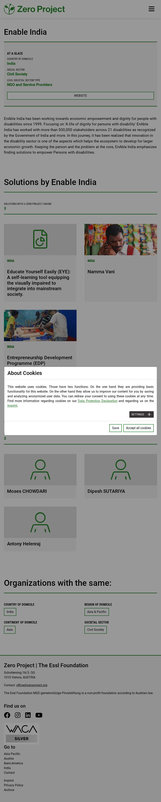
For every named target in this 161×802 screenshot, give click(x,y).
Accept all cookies (138, 428)
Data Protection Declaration (97, 401)
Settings (137, 414)
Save (115, 428)
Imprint (12, 405)
